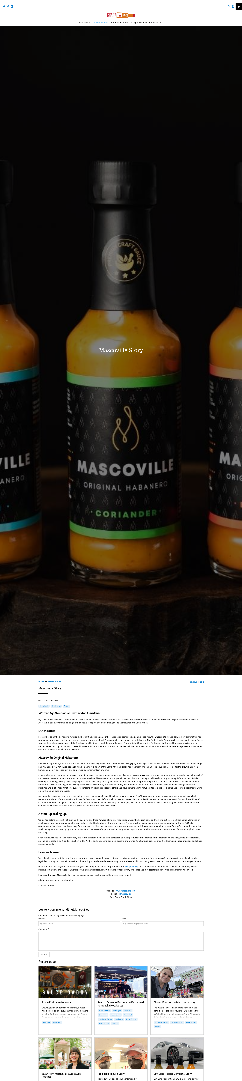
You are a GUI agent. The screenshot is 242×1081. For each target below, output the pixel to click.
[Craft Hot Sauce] (121, 15)
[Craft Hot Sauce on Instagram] (13, 7)
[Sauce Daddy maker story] (65, 982)
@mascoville (125, 894)
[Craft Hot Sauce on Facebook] (9, 7)
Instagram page (131, 866)
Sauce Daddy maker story (56, 1002)
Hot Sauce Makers (105, 1019)
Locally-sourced (176, 1022)
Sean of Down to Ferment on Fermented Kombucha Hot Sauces (121, 1004)
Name (41, 918)
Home (41, 681)
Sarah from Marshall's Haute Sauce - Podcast (62, 1075)
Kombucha (119, 1019)
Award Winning (104, 1011)
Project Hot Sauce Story (111, 1073)
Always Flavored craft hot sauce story (175, 1002)
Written (66, 706)
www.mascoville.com (126, 891)
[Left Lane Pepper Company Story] (177, 1053)
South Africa (56, 706)
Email (125, 918)
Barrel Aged (117, 1011)
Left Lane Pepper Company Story (173, 1073)
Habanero (56, 1022)
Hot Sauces (85, 22)
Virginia (157, 1027)
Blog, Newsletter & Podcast (145, 22)
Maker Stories (101, 22)
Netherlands (43, 706)
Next (201, 682)
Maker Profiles (131, 1019)
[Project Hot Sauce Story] (121, 1053)
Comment (43, 929)
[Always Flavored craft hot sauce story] (177, 982)
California (128, 1011)
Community (103, 1015)
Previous (193, 682)
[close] (239, 1)
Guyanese (46, 1022)
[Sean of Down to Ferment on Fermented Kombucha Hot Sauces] (121, 982)
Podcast (115, 1023)
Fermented (128, 1015)
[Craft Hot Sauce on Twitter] (5, 7)
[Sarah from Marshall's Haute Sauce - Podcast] (65, 1053)
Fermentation (115, 1015)
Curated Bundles (119, 22)
